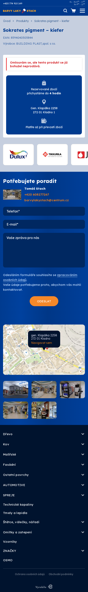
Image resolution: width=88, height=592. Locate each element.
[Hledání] (65, 10)
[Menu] (82, 11)
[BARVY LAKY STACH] (19, 10)
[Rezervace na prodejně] (73, 10)
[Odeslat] (44, 301)
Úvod (6, 21)
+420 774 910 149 (12, 3)
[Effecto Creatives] (44, 586)
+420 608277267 (36, 194)
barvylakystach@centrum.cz (46, 200)
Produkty (22, 21)
